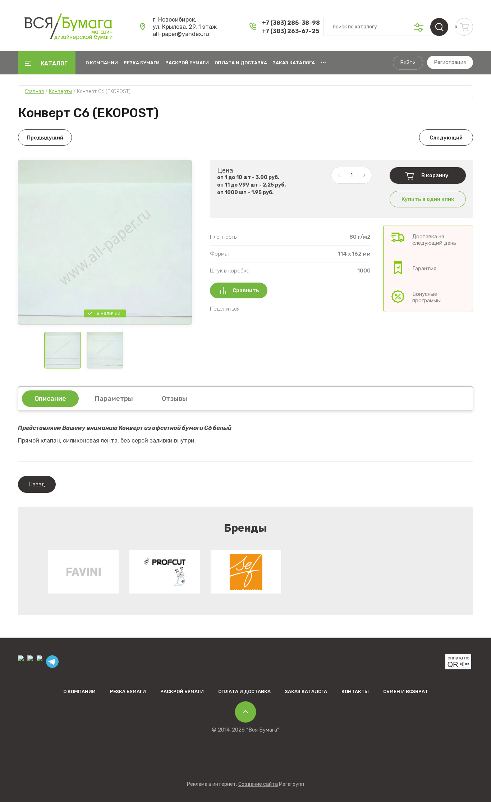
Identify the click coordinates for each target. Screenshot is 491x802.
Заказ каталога (294, 62)
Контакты (355, 691)
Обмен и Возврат (405, 691)
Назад (37, 484)
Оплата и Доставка (241, 62)
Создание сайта (258, 784)
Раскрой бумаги (187, 62)
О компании (102, 62)
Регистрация (450, 62)
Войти (408, 63)
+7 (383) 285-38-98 (291, 22)
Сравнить (246, 290)
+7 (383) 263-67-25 (290, 31)
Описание (50, 399)
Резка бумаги (142, 62)
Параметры (114, 399)
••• (323, 62)
